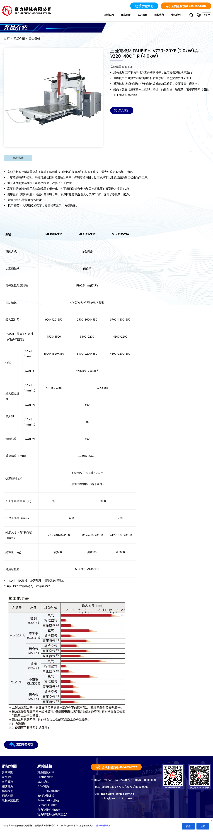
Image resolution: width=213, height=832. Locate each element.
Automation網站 (48, 800)
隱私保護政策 (10, 800)
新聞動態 (109, 14)
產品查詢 (124, 110)
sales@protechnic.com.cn (117, 798)
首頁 (7, 38)
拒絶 (188, 826)
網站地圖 (7, 795)
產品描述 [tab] (18, 158)
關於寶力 (159, 14)
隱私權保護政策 (103, 825)
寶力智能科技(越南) (49, 810)
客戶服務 (142, 14)
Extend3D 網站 (47, 805)
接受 (203, 826)
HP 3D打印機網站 (48, 791)
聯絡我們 (176, 14)
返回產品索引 (24, 745)
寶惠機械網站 (45, 772)
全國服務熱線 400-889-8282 (188, 6)
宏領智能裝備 (45, 795)
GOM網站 (43, 786)
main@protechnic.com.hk (117, 794)
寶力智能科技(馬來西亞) (52, 814)
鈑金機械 (34, 38)
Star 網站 (43, 781)
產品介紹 (126, 14)
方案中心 (147, 6)
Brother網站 (45, 777)
